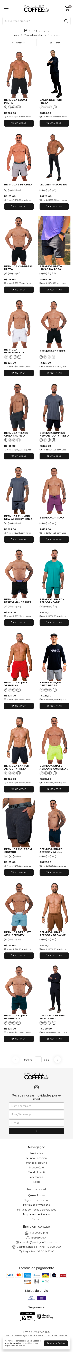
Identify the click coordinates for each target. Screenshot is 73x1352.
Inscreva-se (36, 72)
